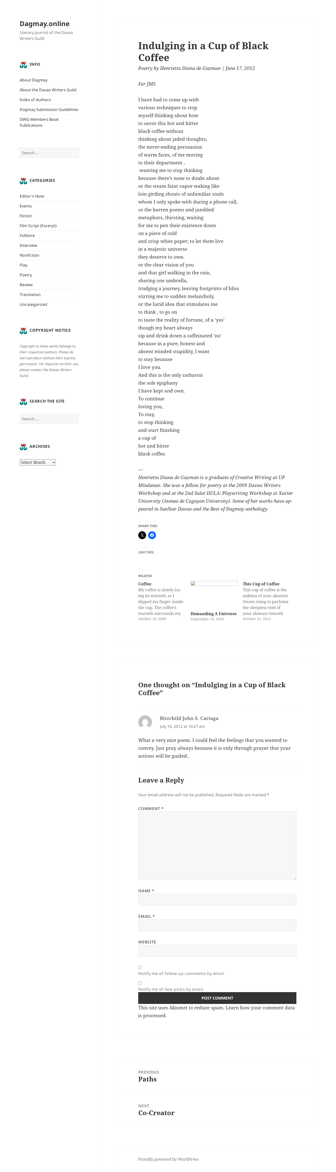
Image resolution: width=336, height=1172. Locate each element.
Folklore (27, 235)
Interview (28, 245)
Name (146, 890)
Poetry (26, 275)
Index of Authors (35, 99)
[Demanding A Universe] (214, 594)
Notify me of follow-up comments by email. (181, 973)
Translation (30, 294)
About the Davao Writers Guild (48, 90)
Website (147, 942)
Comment (151, 808)
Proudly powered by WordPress (168, 1159)
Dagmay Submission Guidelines (49, 109)
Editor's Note (32, 196)
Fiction (26, 216)
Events (26, 206)
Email (146, 916)
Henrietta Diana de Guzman (190, 68)
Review (26, 284)
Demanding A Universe (214, 613)
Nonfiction (29, 255)
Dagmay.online (45, 23)
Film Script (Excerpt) (38, 225)
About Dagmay (33, 80)
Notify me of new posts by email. (171, 989)
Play (23, 265)
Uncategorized (33, 304)
